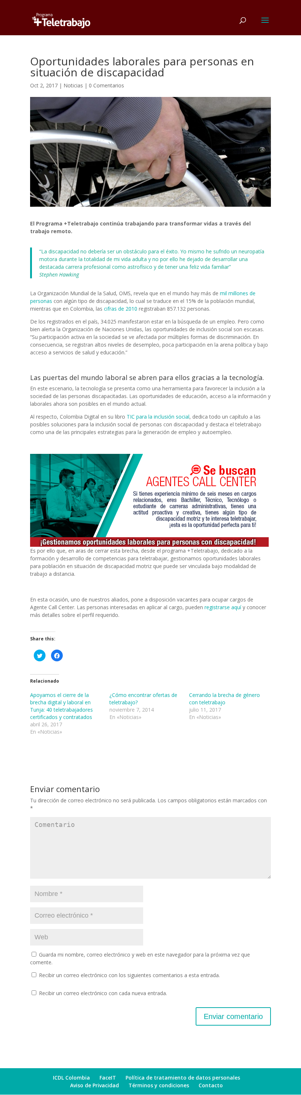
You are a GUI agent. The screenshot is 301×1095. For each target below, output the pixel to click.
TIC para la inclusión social (158, 416)
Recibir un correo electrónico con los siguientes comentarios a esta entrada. (129, 975)
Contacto (211, 1085)
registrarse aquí (222, 607)
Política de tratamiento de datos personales (183, 1077)
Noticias (73, 85)
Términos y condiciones (158, 1085)
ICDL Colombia (71, 1077)
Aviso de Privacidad (94, 1085)
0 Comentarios (106, 85)
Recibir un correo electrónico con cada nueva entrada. (103, 993)
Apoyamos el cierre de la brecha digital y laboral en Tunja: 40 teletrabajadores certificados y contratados (61, 705)
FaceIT (107, 1077)
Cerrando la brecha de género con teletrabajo (224, 698)
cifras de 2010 (120, 308)
